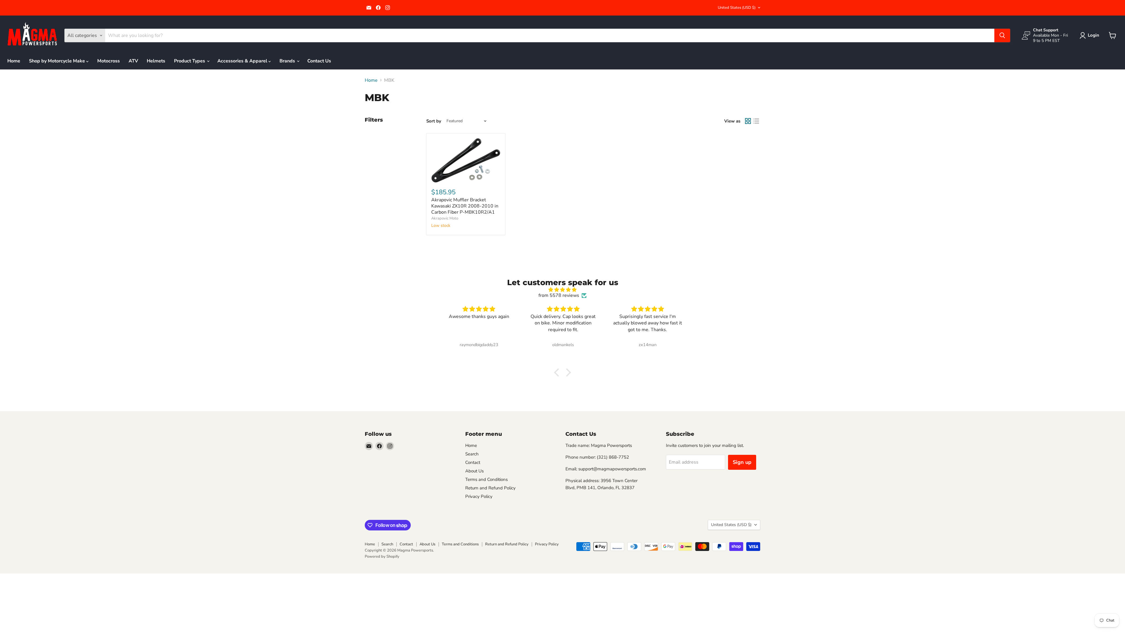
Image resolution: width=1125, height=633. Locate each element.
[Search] (1002, 35)
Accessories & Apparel (242, 61)
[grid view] (748, 121)
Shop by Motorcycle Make (57, 61)
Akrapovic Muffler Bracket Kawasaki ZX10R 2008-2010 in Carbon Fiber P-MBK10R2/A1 (464, 206)
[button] (1091, 35)
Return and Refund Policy (490, 488)
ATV (133, 61)
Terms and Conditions (486, 479)
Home (13, 61)
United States (737, 7)
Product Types (190, 61)
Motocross (108, 61)
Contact (472, 462)
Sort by (433, 121)
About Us (474, 471)
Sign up (742, 462)
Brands (287, 61)
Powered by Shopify (382, 556)
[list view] (756, 121)
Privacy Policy (478, 496)
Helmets (156, 61)
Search (472, 454)
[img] (562, 289)
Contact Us (319, 61)
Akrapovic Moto (444, 218)
